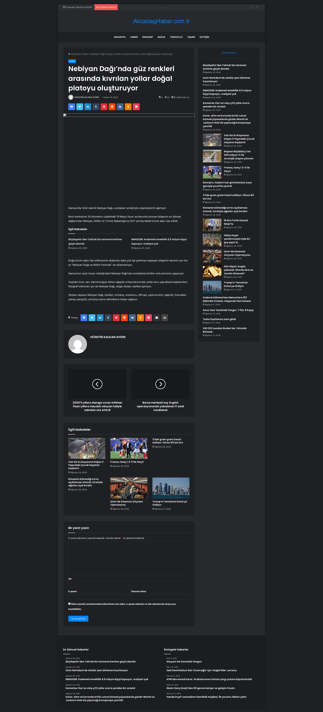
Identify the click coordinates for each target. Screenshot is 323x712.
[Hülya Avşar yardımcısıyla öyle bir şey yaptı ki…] (212, 240)
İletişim (204, 37)
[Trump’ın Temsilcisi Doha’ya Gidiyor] (170, 488)
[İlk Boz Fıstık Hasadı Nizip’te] (212, 225)
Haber (134, 37)
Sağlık (161, 37)
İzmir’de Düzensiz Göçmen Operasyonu (126, 503)
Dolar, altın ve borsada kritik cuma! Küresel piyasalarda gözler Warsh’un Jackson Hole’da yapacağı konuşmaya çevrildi (227, 121)
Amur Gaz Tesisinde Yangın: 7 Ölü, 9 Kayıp (228, 310)
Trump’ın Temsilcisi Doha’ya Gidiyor (169, 503)
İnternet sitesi (138, 591)
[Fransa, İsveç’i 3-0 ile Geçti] (128, 448)
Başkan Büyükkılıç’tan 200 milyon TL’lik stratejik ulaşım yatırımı (238, 155)
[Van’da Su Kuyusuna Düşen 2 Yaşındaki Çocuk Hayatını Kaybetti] (86, 448)
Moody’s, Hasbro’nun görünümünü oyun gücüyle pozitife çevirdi (227, 184)
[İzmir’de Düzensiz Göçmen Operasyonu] (128, 488)
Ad (70, 578)
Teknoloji (176, 37)
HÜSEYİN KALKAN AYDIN (86, 97)
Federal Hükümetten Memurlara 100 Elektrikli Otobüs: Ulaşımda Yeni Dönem (227, 299)
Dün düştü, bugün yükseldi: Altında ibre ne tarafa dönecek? (238, 270)
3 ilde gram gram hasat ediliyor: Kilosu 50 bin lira (167, 441)
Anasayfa (119, 37)
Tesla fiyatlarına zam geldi (219, 319)
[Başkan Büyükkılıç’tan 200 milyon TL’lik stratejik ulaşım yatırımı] (212, 156)
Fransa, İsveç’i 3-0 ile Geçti (127, 462)
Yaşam (191, 37)
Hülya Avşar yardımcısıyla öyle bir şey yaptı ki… (237, 239)
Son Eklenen (228, 52)
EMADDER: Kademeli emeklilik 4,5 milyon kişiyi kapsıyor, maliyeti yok (154, 7)
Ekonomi (147, 37)
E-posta (73, 591)
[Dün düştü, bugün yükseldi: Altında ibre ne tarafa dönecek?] (212, 271)
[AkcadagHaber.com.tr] (161, 21)
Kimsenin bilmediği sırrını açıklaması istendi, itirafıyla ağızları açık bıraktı (85, 482)
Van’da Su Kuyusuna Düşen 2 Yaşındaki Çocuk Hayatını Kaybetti (85, 465)
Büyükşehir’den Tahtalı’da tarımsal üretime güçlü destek (224, 67)
